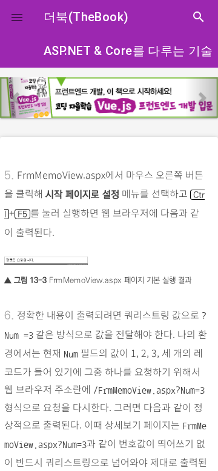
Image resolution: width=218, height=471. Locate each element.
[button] (16, 16)
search (198, 17)
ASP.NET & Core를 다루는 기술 (128, 50)
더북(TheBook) (86, 17)
